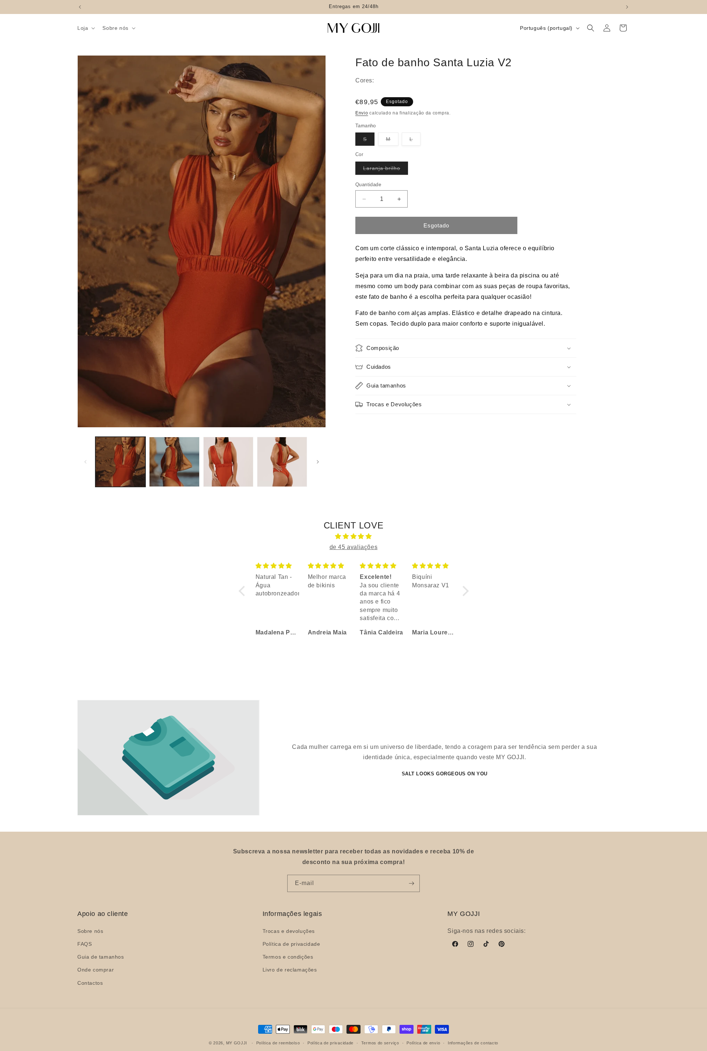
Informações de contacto (473, 1042)
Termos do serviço (380, 1042)
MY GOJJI (236, 1043)
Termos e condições (288, 957)
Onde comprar (95, 970)
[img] (353, 536)
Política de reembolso (278, 1042)
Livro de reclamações (290, 970)
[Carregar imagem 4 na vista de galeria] (282, 462)
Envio (361, 113)
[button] (85, 28)
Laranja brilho (385, 170)
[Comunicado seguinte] (627, 7)
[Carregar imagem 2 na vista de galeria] (174, 462)
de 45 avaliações (354, 547)
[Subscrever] (411, 883)
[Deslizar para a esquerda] (85, 462)
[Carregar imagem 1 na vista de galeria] (120, 462)
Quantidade (368, 184)
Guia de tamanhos (100, 957)
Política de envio (423, 1042)
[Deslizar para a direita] (318, 462)
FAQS (84, 944)
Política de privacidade (291, 944)
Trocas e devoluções (289, 931)
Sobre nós (90, 931)
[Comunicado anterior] (80, 7)
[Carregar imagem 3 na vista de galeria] (228, 462)
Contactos (90, 982)
